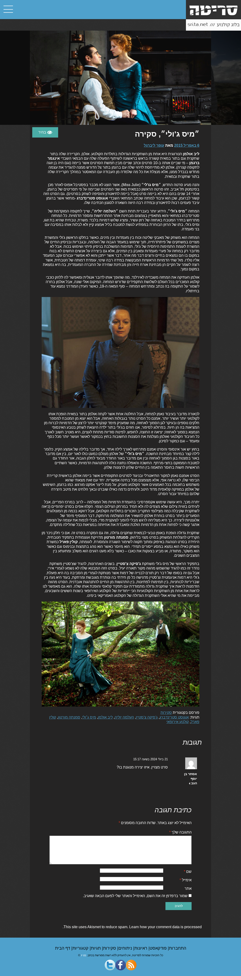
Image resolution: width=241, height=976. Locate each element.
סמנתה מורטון (69, 717)
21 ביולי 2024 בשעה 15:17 (150, 759)
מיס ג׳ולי (89, 717)
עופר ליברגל (154, 145)
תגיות (96, 948)
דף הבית (63, 948)
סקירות (166, 713)
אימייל (186, 880)
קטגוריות (81, 948)
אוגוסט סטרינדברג (174, 717)
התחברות (177, 948)
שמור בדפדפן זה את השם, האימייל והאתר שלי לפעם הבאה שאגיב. (135, 896)
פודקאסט (159, 948)
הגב (194, 783)
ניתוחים (125, 948)
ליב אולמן (105, 717)
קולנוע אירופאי (177, 722)
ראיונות (141, 948)
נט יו (83, 955)
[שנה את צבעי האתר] (45, 132)
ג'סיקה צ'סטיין (147, 717)
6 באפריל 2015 (186, 145)
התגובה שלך (180, 832)
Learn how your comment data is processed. (132, 927)
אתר (188, 889)
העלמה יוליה (124, 717)
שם (188, 872)
